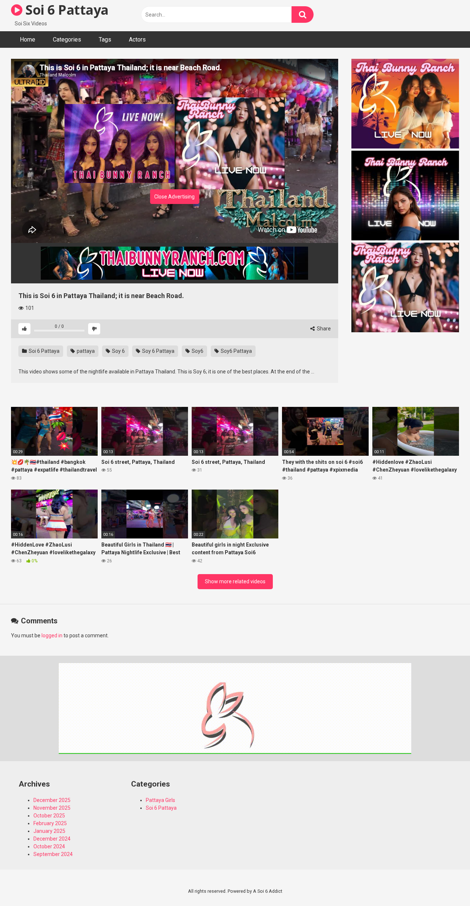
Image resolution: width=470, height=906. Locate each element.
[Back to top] (445, 883)
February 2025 (50, 823)
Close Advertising (174, 197)
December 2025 (51, 800)
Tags (105, 39)
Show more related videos (235, 581)
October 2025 (49, 816)
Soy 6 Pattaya (157, 351)
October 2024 (49, 846)
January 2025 (49, 831)
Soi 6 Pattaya (65, 10)
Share (323, 329)
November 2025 (51, 808)
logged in (51, 635)
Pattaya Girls (160, 800)
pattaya (85, 351)
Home (27, 39)
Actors (137, 39)
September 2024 (53, 854)
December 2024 (51, 839)
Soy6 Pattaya (236, 351)
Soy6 (197, 351)
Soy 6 (118, 351)
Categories (67, 39)
